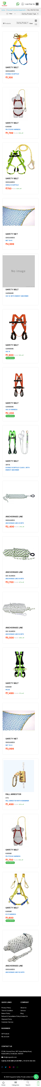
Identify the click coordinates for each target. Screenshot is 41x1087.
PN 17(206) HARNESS (13, 129)
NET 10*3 (9, 745)
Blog (21, 1013)
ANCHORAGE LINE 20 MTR (15, 523)
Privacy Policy (6, 1008)
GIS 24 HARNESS (11, 409)
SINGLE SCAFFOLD (12, 185)
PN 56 (8, 689)
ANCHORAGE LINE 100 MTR (15, 972)
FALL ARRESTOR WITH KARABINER (17, 801)
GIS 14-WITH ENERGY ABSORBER (17, 296)
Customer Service (7, 1022)
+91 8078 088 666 (29, 1061)
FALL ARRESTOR (13, 794)
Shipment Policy (6, 1019)
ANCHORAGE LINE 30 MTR (15, 578)
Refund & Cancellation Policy (10, 1016)
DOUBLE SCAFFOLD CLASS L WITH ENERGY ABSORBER (18, 469)
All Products (5, 1034)
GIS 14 (8, 351)
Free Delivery (10, 358)
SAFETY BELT (12, 67)
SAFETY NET (12, 234)
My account (5, 1036)
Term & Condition (7, 1010)
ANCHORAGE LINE (14, 516)
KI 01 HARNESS (11, 914)
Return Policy (5, 1013)
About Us (23, 1008)
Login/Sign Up (30, 4)
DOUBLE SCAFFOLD (12, 74)
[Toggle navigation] (37, 3)
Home (3, 10)
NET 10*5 (9, 240)
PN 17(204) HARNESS (13, 856)
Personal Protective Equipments (16, 10)
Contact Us (24, 1016)
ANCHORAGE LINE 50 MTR (15, 634)
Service (23, 1010)
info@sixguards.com (10, 1057)
